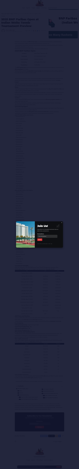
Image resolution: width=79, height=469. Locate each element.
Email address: (40, 234)
